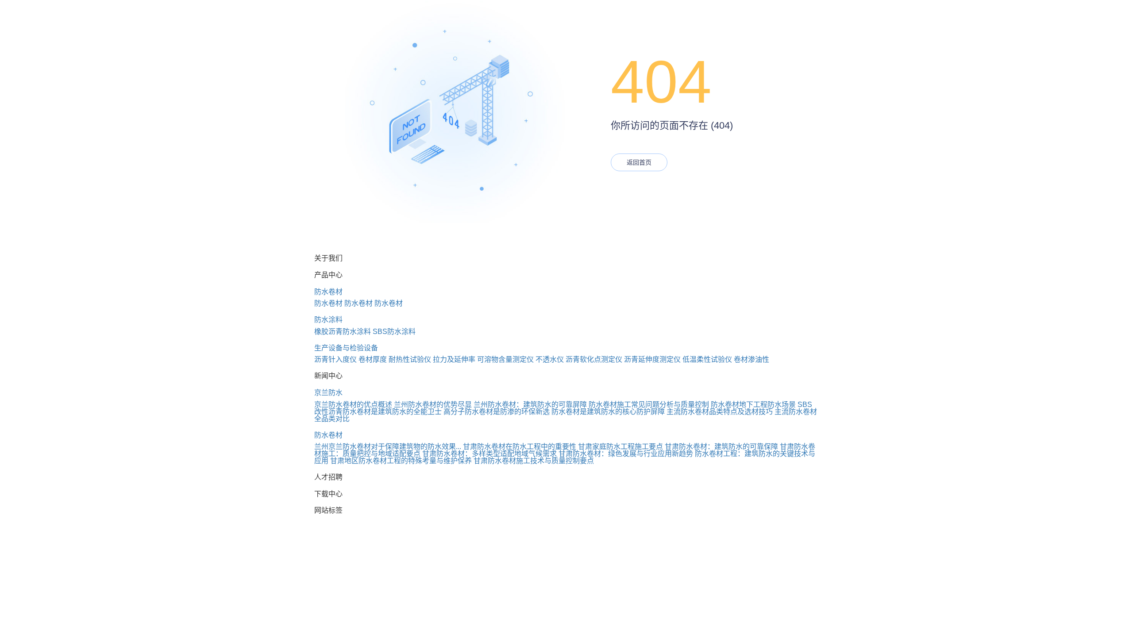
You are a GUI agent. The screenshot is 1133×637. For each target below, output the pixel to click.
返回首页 (639, 162)
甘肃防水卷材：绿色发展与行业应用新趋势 (626, 453)
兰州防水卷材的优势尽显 (433, 404)
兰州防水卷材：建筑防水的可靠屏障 (530, 404)
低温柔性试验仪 (707, 359)
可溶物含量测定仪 (505, 359)
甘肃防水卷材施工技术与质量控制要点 (534, 460)
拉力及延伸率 (454, 359)
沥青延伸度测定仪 (652, 359)
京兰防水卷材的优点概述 (353, 404)
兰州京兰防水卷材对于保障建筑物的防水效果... (387, 446)
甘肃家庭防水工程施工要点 (620, 446)
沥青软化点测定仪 (594, 359)
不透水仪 (550, 359)
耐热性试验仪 (410, 359)
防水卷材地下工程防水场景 (753, 404)
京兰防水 (328, 392)
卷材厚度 (372, 359)
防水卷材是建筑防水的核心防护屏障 (608, 411)
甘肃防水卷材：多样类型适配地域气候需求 (489, 453)
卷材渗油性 (751, 359)
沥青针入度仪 (335, 359)
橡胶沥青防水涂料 (342, 331)
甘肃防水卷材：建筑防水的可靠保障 (721, 446)
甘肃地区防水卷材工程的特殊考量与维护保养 (401, 460)
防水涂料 (328, 319)
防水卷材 (328, 291)
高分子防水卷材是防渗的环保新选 (496, 411)
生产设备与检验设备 (346, 348)
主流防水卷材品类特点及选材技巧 (720, 411)
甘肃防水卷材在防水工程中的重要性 (519, 446)
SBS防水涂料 (394, 331)
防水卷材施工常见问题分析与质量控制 (649, 404)
